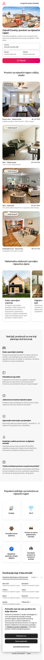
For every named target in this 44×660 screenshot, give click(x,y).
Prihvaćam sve (21, 636)
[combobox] (21, 47)
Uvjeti (29, 653)
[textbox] (12, 54)
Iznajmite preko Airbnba (29, 3)
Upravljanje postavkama (21, 647)
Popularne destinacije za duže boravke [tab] (15, 577)
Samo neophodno (21, 641)
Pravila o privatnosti (18, 653)
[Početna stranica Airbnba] (4, 3)
